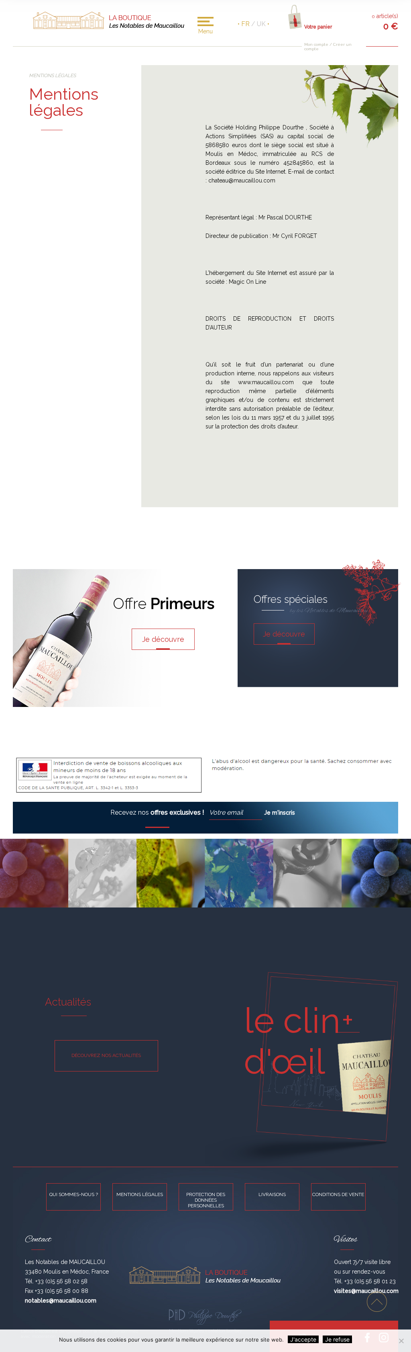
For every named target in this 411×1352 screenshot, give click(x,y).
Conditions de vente (338, 1194)
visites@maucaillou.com (366, 1291)
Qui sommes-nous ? (73, 1194)
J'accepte (303, 1339)
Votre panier (318, 27)
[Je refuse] (401, 1341)
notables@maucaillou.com (60, 1300)
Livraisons (272, 1194)
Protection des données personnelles (205, 1200)
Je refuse (337, 1339)
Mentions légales (139, 1194)
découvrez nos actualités (106, 1055)
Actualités (68, 1002)
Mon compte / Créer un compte (328, 46)
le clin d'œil (292, 1041)
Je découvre (163, 639)
